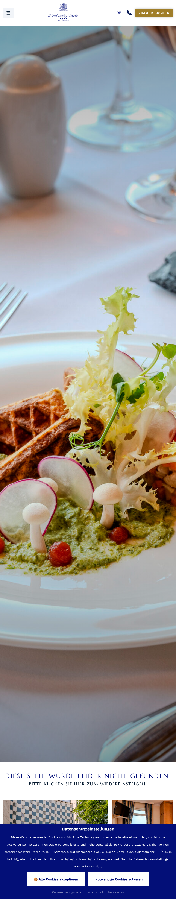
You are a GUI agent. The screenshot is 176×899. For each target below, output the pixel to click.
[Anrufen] (130, 13)
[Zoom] (88, 394)
